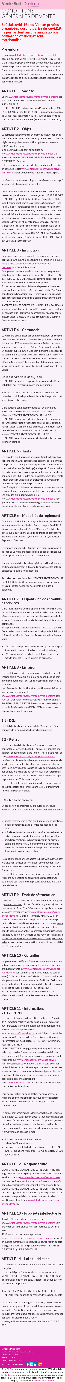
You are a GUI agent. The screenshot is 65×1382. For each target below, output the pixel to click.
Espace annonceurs (11, 1360)
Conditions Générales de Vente (17, 1352)
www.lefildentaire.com (23, 1033)
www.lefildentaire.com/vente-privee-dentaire (33, 54)
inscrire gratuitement (44, 1380)
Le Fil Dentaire (11, 1369)
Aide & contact (9, 1357)
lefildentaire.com (11, 1349)
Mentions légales (10, 1354)
